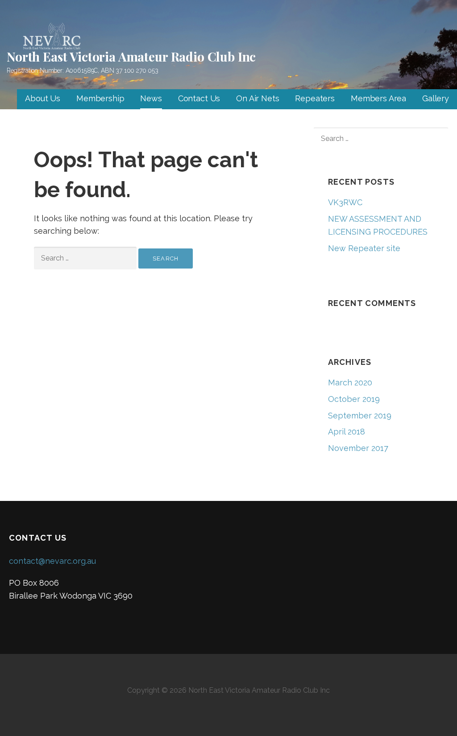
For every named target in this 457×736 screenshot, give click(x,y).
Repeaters (315, 98)
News (151, 98)
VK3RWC (345, 202)
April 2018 (346, 431)
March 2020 (350, 382)
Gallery (435, 98)
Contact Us (199, 98)
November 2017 (358, 448)
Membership (100, 98)
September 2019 (359, 415)
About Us (42, 98)
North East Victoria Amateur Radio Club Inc (131, 56)
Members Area (378, 98)
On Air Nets (257, 98)
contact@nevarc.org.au (52, 561)
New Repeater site (364, 248)
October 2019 (354, 399)
